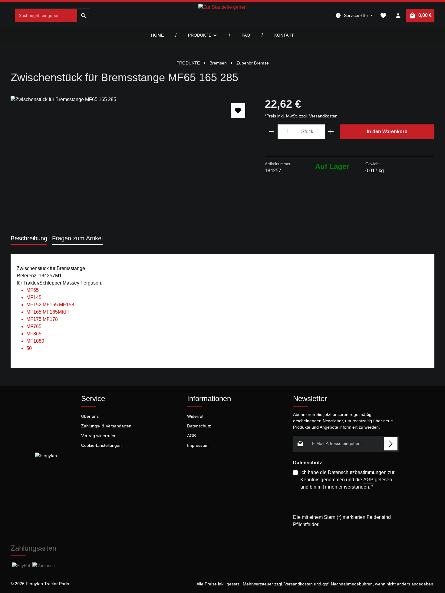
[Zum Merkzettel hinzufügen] (238, 110)
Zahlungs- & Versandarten (106, 425)
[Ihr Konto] (398, 15)
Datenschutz (199, 425)
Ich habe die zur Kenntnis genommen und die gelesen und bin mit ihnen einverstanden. (347, 479)
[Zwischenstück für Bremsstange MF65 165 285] (131, 161)
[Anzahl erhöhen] (331, 131)
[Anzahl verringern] (271, 131)
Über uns (90, 416)
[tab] (29, 238)
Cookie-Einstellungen (101, 445)
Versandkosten (298, 583)
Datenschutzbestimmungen (357, 472)
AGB (191, 435)
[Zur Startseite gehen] (222, 15)
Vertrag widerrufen (99, 435)
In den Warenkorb (387, 131)
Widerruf (195, 416)
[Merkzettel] (383, 15)
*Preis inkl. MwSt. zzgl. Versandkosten (301, 116)
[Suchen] (83, 15)
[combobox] (46, 15)
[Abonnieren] (390, 443)
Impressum (198, 445)
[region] (132, 161)
